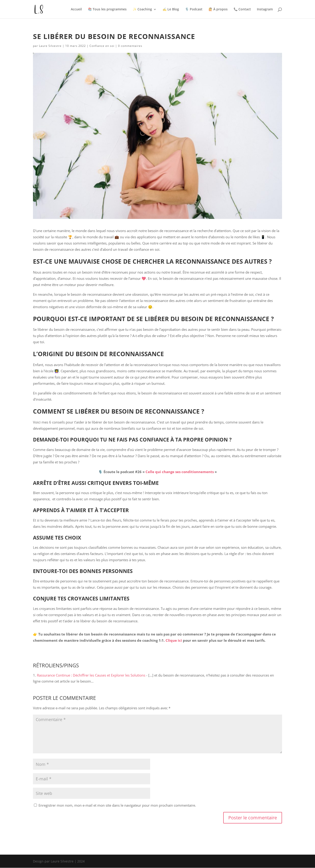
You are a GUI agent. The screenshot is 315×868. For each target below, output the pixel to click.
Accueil (76, 9)
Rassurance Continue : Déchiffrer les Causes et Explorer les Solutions (91, 675)
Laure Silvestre (50, 46)
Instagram (265, 9)
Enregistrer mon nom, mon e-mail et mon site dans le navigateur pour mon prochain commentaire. (117, 805)
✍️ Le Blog (171, 9)
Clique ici (174, 640)
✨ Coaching (142, 9)
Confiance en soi (101, 46)
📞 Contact (242, 9)
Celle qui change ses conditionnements (180, 471)
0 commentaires (130, 46)
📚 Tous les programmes (107, 9)
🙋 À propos (218, 9)
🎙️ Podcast (193, 9)
